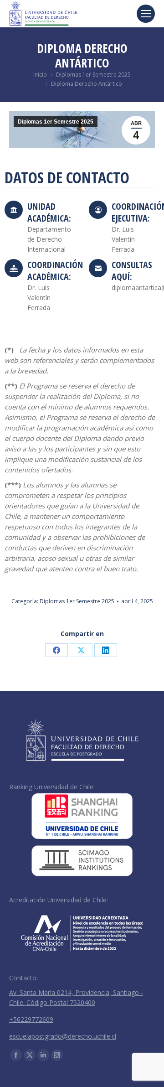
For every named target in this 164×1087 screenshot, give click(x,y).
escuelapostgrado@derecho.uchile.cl (62, 1036)
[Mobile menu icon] (146, 14)
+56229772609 (31, 1019)
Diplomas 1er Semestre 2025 (55, 122)
